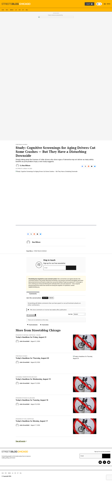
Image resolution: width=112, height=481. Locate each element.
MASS (11, 10)
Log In (88, 4)
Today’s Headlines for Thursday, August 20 (32, 358)
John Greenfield (24, 341)
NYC (7, 10)
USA (3, 10)
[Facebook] (100, 462)
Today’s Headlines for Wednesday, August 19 (33, 379)
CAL (27, 10)
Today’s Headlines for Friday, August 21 (31, 337)
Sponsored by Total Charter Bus (25, 418)
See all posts (20, 441)
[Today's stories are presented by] (56, 77)
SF (23, 10)
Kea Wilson (26, 165)
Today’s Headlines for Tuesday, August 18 (32, 400)
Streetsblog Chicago (21, 144)
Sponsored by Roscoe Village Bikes (25, 397)
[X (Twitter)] (104, 462)
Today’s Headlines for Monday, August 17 (32, 421)
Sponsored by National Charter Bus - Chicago (28, 335)
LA (16, 10)
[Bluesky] (108, 462)
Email (45, 267)
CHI (19, 10)
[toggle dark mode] (99, 4)
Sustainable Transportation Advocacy (26, 376)
